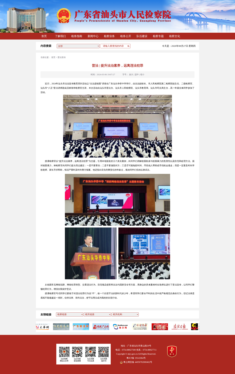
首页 (44, 36)
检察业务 (109, 36)
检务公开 (125, 36)
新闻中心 (93, 36)
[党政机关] (172, 356)
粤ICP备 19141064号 (136, 358)
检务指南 (76, 36)
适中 (137, 74)
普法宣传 (62, 57)
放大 (131, 74)
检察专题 (158, 36)
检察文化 (174, 36)
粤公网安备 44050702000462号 (137, 362)
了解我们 (60, 36)
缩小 (142, 74)
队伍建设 (142, 36)
